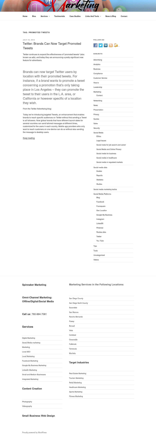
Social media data (100, 167)
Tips (95, 246)
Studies (99, 184)
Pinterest (99, 228)
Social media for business (106, 153)
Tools (95, 250)
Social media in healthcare (106, 158)
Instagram (100, 219)
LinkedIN (99, 223)
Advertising (97, 60)
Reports (99, 175)
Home (25, 16)
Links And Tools (92, 16)
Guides (99, 171)
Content (99, 95)
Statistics (99, 179)
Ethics (98, 136)
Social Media (98, 132)
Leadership (97, 87)
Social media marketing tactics (105, 189)
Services (44, 16)
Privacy (96, 114)
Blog (98, 197)
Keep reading (29, 138)
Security (96, 128)
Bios (34, 16)
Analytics (96, 64)
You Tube (100, 240)
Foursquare (100, 206)
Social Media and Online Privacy (108, 149)
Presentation (98, 109)
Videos (96, 259)
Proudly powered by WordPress (34, 432)
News (95, 105)
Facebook (100, 201)
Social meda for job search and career (111, 145)
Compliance (98, 73)
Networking (97, 100)
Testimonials (59, 16)
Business (96, 69)
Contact (124, 16)
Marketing (97, 92)
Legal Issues (101, 140)
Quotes (96, 119)
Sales (95, 123)
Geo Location (101, 210)
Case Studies (75, 16)
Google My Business (104, 215)
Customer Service (100, 78)
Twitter (99, 236)
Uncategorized (99, 255)
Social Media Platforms (102, 194)
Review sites (101, 232)
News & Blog (110, 16)
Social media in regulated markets (109, 162)
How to (96, 82)
